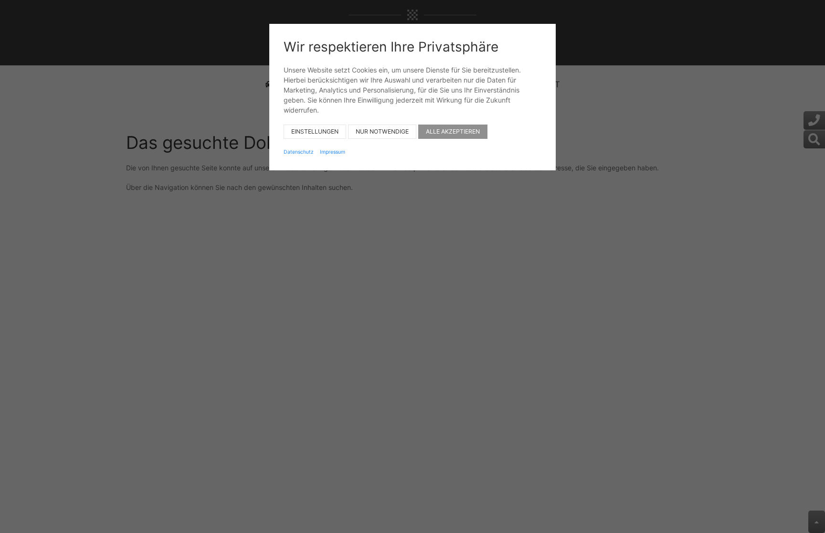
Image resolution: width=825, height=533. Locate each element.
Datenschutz (299, 152)
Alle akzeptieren (453, 131)
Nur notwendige (382, 131)
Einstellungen (314, 131)
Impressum (332, 152)
